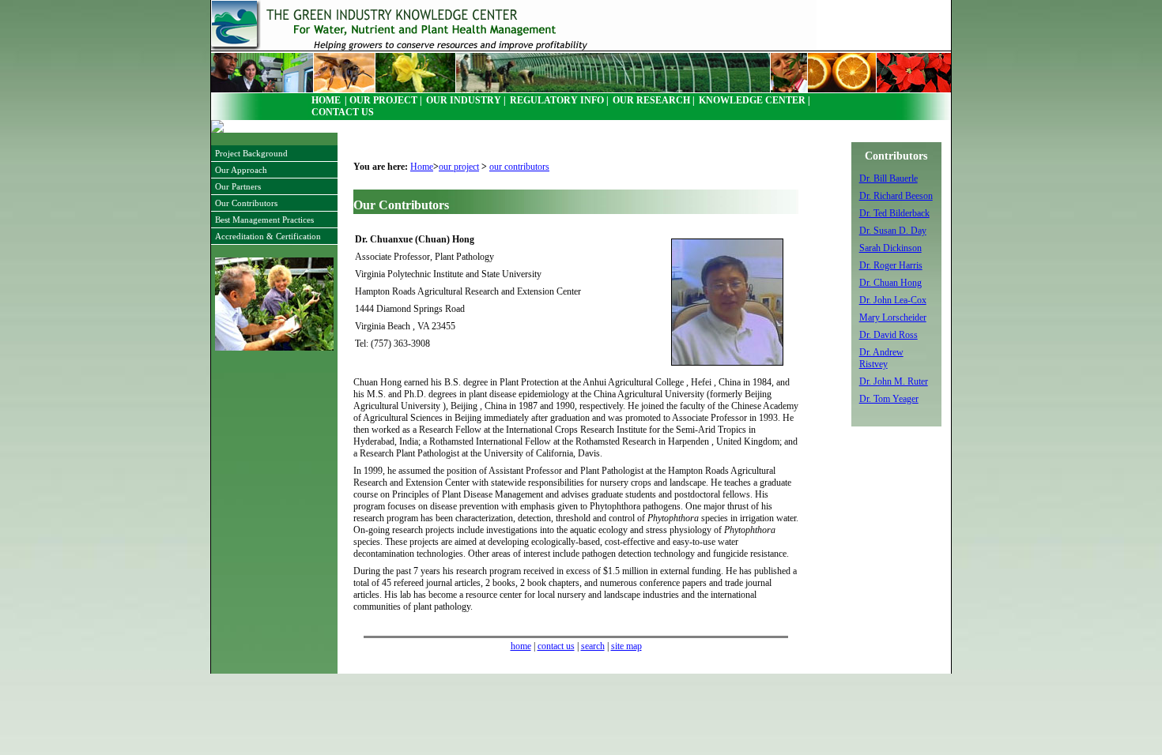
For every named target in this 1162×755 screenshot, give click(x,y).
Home (421, 166)
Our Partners (238, 186)
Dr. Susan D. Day (892, 230)
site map (626, 646)
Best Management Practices (264, 219)
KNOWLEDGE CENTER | (754, 101)
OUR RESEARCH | (654, 101)
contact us (556, 646)
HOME (326, 101)
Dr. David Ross (888, 334)
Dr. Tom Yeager (889, 398)
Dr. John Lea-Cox (892, 300)
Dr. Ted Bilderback (894, 213)
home (521, 646)
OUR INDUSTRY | (466, 101)
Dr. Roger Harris (890, 265)
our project (459, 166)
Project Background (251, 153)
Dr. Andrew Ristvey (881, 358)
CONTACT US (342, 112)
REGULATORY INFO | (559, 101)
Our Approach (241, 170)
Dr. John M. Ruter (893, 381)
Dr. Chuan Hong (890, 282)
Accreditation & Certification (268, 236)
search (593, 646)
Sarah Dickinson (890, 248)
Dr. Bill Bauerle (888, 178)
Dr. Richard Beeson (896, 195)
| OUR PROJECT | (383, 101)
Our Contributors (246, 203)
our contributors (519, 166)
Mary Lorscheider (892, 317)
